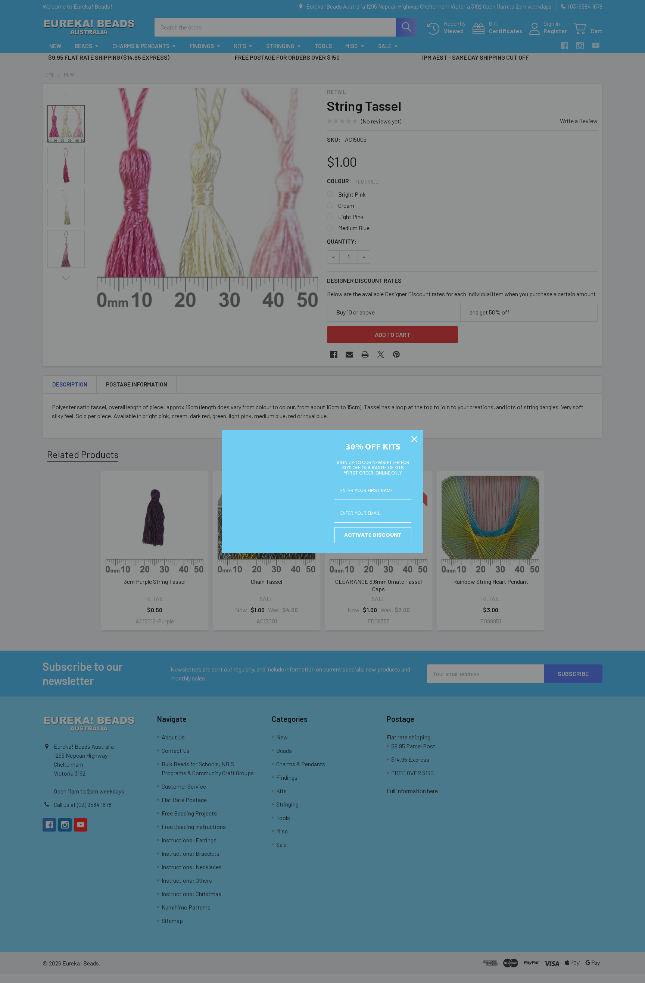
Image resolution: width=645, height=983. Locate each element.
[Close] (414, 439)
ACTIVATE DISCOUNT (373, 535)
